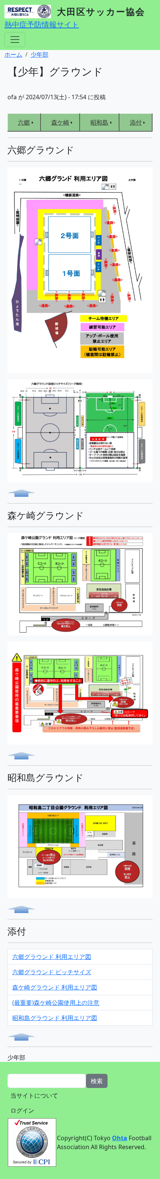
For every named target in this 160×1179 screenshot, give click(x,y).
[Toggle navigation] (14, 39)
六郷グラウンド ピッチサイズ (51, 972)
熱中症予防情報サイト (41, 24)
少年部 (39, 54)
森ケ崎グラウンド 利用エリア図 (54, 987)
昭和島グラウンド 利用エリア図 (54, 1018)
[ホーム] (30, 11)
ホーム (13, 54)
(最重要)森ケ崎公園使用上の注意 (55, 1002)
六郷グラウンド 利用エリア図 (51, 957)
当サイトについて (34, 1095)
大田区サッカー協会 (101, 11)
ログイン (22, 1110)
